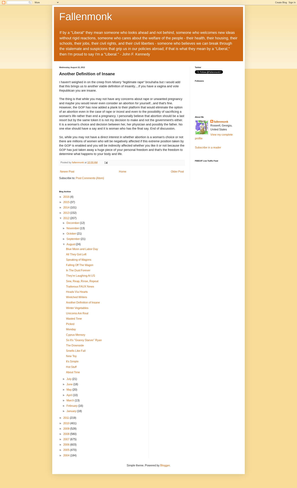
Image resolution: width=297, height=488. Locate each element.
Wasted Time (74, 318)
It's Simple (72, 361)
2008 (66, 433)
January (72, 411)
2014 (66, 207)
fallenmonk (221, 121)
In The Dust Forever (78, 270)
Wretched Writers (76, 297)
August (71, 244)
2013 (66, 212)
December (73, 222)
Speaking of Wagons (78, 259)
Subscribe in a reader (208, 147)
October (72, 233)
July (69, 379)
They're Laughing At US (80, 275)
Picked (70, 324)
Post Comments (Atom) (90, 178)
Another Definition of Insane (83, 302)
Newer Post (67, 171)
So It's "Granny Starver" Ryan (84, 340)
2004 (66, 455)
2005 (66, 449)
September (74, 238)
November (73, 228)
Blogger (165, 465)
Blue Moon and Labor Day (82, 249)
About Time (73, 372)
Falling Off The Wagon (79, 265)
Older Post (177, 171)
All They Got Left (76, 254)
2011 (66, 417)
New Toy (71, 356)
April (70, 395)
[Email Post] (105, 162)
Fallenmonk (85, 16)
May (69, 389)
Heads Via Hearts (77, 291)
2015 (66, 202)
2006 (66, 444)
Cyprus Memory (75, 334)
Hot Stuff (71, 366)
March (71, 400)
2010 (66, 423)
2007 (66, 439)
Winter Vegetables (77, 308)
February (72, 405)
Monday (71, 329)
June (70, 384)
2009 (66, 428)
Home (122, 171)
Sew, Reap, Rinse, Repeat (82, 281)
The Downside (75, 345)
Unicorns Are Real (77, 313)
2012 (66, 218)
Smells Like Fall (76, 350)
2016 (66, 196)
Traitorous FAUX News (80, 286)
